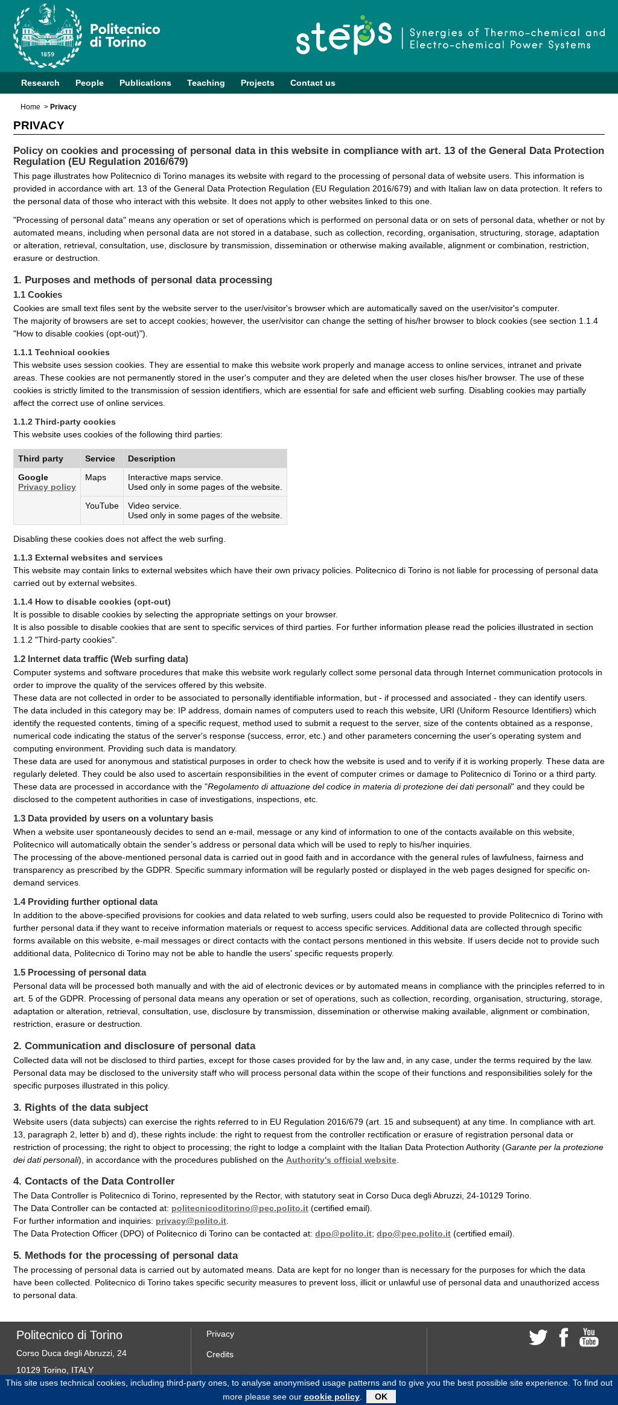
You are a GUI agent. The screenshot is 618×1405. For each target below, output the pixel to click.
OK (381, 1396)
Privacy (220, 1334)
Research (40, 83)
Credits (220, 1354)
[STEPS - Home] (450, 35)
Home (30, 107)
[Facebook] (563, 1336)
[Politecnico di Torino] (100, 36)
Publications (145, 83)
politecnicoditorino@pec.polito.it (239, 1208)
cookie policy (332, 1396)
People (89, 83)
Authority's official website (341, 1160)
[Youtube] (589, 1336)
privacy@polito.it (191, 1221)
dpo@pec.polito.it (414, 1233)
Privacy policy (47, 487)
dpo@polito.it (343, 1233)
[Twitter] (538, 1336)
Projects (258, 83)
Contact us (313, 83)
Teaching (206, 83)
